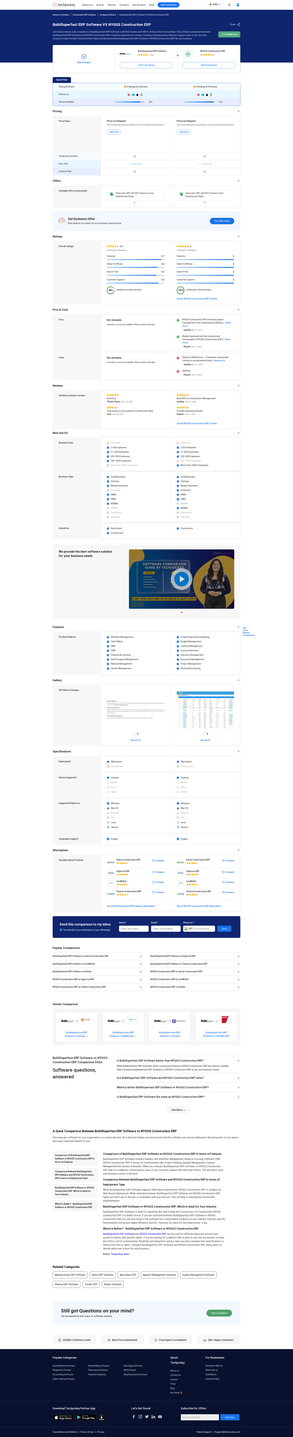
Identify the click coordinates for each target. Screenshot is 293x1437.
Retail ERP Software (102, 1274)
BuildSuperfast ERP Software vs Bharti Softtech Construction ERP (170, 1034)
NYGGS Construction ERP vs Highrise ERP (73, 979)
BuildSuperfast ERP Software (152, 51)
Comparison (230, 34)
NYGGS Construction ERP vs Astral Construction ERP (176, 971)
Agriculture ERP (128, 1274)
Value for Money (115, 264)
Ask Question (139, 5)
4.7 (162, 256)
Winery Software (113, 1284)
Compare (124, 5)
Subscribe (230, 1417)
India (215, 4)
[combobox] (189, 929)
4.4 (162, 264)
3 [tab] (137, 733)
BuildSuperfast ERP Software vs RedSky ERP (216, 1034)
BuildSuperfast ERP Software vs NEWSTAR (122, 1034)
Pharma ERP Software (66, 1284)
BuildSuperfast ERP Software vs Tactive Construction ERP (178, 964)
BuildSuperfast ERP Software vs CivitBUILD (74, 964)
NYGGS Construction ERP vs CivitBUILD (169, 979)
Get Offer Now (222, 221)
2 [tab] (136, 201)
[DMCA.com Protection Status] (101, 1419)
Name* (122, 922)
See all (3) (136, 740)
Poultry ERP (91, 1284)
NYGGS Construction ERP (212, 51)
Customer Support (116, 279)
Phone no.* (188, 922)
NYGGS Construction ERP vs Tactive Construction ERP (79, 987)
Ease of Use (112, 271)
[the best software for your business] (64, 6)
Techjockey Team (120, 1254)
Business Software (61, 15)
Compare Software (108, 15)
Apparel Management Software (159, 1274)
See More (177, 1109)
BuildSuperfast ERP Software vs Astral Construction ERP (81, 956)
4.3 (162, 272)
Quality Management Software (198, 1274)
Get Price (114, 132)
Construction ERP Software (84, 15)
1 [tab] (134, 201)
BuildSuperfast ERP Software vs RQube (72, 971)
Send (224, 928)
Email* (154, 922)
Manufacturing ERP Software (70, 1274)
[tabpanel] (135, 194)
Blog (151, 5)
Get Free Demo (146, 65)
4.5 (162, 280)
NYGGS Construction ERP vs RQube (167, 987)
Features (111, 256)
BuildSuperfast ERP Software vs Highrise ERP (172, 956)
